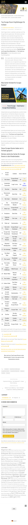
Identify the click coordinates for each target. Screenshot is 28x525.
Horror (21, 493)
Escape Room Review (19, 15)
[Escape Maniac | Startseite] (4, 2)
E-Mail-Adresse (18, 417)
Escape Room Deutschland (13, 464)
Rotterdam (22, 371)
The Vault (7, 373)
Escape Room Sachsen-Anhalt (14, 482)
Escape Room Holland (5, 371)
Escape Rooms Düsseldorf (11, 485)
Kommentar (5, 406)
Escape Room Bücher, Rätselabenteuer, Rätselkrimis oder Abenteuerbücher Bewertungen (13, 461)
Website (4, 422)
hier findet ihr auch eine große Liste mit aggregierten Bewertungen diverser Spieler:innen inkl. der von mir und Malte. (13, 167)
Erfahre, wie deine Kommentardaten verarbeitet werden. (12, 442)
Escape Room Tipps (5, 17)
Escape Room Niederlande (7, 15)
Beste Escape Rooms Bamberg (18, 451)
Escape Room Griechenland (14, 467)
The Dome (3, 373)
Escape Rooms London (7, 489)
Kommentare (6, 397)
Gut (14, 493)
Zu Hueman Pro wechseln (20, 514)
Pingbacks (17, 397)
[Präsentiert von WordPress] (7, 514)
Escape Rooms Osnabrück (17, 489)
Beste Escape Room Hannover (17, 450)
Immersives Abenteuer (8, 495)
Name (4, 417)
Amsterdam (6, 369)
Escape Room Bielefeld (13, 459)
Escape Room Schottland (13, 484)
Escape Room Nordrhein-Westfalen (12, 473)
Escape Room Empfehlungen (15, 369)
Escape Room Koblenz (17, 469)
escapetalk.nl (7, 334)
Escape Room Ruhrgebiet (11, 480)
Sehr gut (15, 497)
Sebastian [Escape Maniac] (8, 27)
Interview (19, 495)
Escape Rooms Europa (16, 17)
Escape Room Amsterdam (8, 455)
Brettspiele (6, 453)
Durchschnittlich (18, 454)
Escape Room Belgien (8, 457)
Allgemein (6, 450)
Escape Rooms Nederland (10, 336)
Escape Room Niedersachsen (11, 472)
